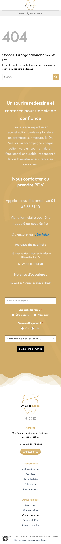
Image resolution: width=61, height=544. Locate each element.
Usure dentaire (30, 479)
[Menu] (57, 5)
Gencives (30, 474)
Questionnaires (30, 510)
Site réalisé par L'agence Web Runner (30, 539)
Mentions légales (30, 525)
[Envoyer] (56, 77)
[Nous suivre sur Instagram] (30, 418)
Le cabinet (30, 505)
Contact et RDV (30, 520)
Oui (27, 328)
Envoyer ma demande (30, 349)
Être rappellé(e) (23, 315)
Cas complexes (30, 489)
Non (38, 328)
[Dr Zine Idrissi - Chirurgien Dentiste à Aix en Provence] (30, 5)
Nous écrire (44, 315)
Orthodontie (30, 484)
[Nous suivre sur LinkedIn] (34, 418)
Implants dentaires (30, 469)
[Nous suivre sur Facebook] (26, 418)
